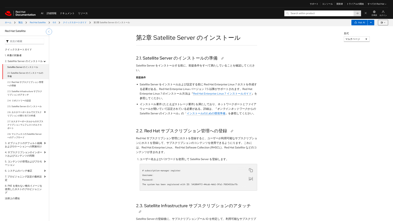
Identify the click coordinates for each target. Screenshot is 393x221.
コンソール (327, 3)
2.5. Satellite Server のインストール (24, 106)
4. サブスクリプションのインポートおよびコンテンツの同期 (23, 154)
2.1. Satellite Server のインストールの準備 (25, 75)
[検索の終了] (366, 13)
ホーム (8, 22)
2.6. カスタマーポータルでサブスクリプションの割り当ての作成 (24, 114)
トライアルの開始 (355, 3)
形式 (346, 33)
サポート (314, 3)
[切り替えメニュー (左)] (49, 32)
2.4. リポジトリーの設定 (19, 100)
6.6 (54, 22)
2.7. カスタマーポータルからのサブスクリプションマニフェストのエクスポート (25, 125)
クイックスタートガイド (75, 22)
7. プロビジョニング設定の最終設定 (23, 178)
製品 (20, 22)
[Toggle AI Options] (371, 22)
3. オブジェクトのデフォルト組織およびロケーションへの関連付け (23, 145)
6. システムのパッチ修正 (18, 170)
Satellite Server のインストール (22, 67)
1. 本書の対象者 (13, 55)
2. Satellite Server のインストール (24, 61)
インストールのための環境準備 (206, 113)
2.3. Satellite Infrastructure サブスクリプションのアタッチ (24, 93)
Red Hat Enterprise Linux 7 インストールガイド (222, 93)
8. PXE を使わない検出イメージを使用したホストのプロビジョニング (23, 189)
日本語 (374, 15)
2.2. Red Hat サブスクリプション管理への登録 (25, 84)
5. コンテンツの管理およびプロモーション (23, 163)
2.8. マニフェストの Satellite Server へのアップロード (24, 136)
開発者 (340, 3)
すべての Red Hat (376, 3)
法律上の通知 (12, 198)
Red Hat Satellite (38, 22)
